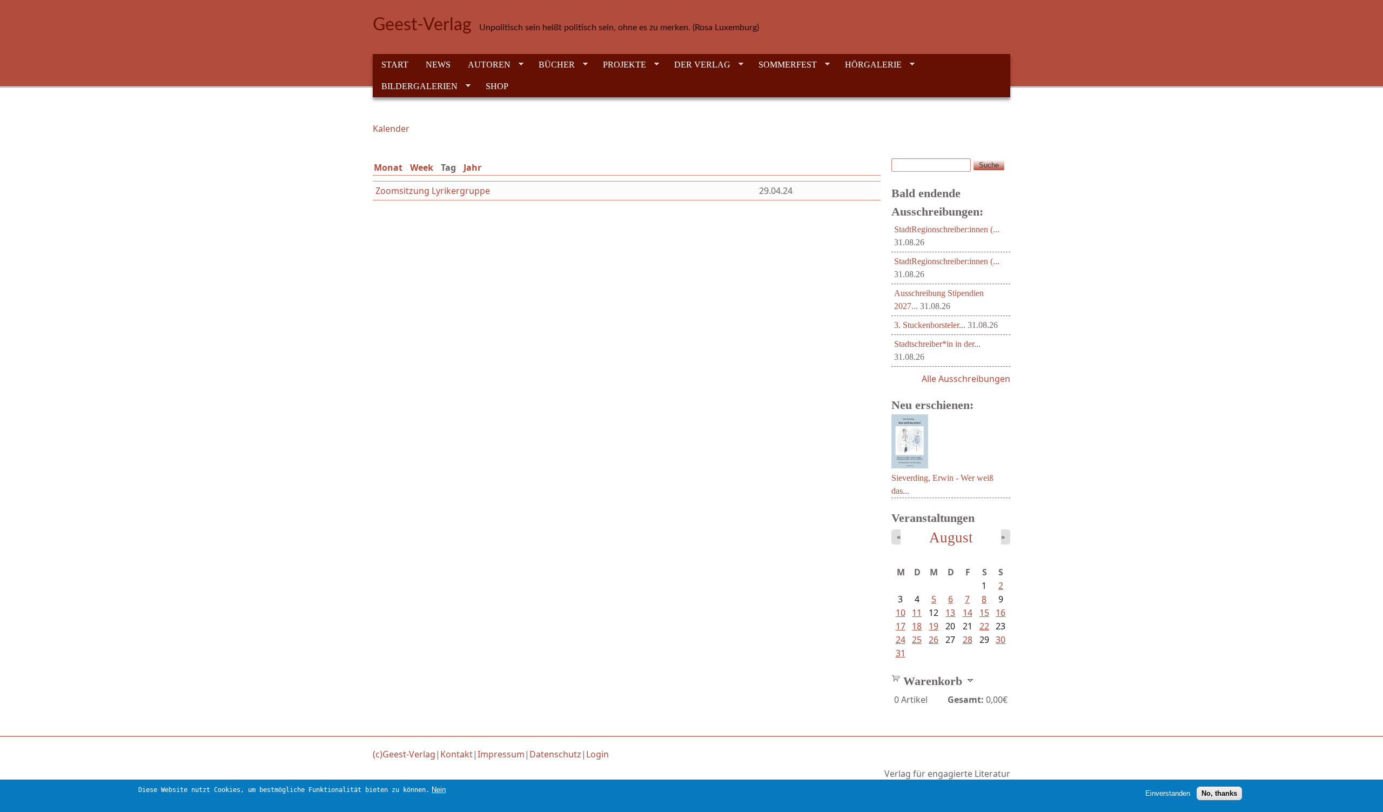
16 (1000, 613)
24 (900, 640)
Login (597, 754)
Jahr (472, 167)
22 (984, 626)
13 (950, 613)
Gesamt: (966, 700)
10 (900, 613)
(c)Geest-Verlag (404, 754)
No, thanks (1219, 793)
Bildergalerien (415, 86)
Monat (388, 167)
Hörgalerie (869, 65)
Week (421, 167)
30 (1000, 640)
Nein (439, 790)
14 (967, 613)
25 (917, 640)
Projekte (620, 65)
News (438, 64)
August (951, 537)
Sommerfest (783, 65)
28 (967, 640)
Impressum (501, 754)
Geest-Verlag (422, 24)
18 (917, 626)
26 (933, 640)
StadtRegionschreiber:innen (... (946, 229)
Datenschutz (555, 754)
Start (394, 64)
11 (917, 613)
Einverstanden (1167, 793)
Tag (450, 167)
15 (984, 613)
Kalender (391, 129)
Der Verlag (698, 65)
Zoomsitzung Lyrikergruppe (432, 191)
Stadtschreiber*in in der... (937, 343)
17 (900, 626)
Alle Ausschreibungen (966, 379)
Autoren (485, 65)
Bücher (552, 65)
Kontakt (456, 754)
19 (933, 626)
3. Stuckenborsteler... (929, 325)
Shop (497, 86)
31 (900, 653)
